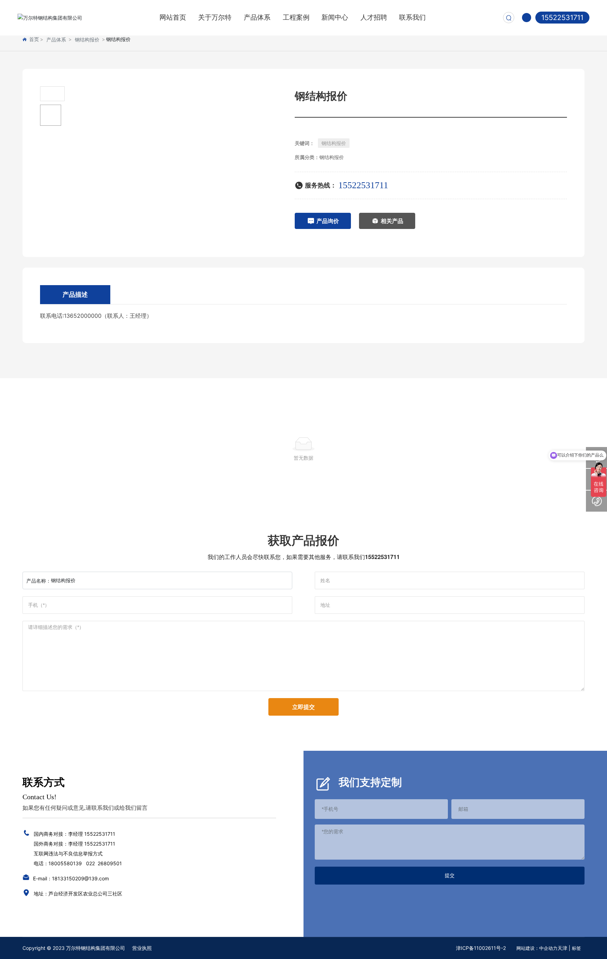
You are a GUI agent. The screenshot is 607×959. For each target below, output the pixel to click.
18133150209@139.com (80, 878)
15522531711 (562, 17)
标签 (576, 948)
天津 (562, 948)
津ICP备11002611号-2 (481, 948)
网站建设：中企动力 (536, 948)
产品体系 (56, 39)
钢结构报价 (87, 39)
